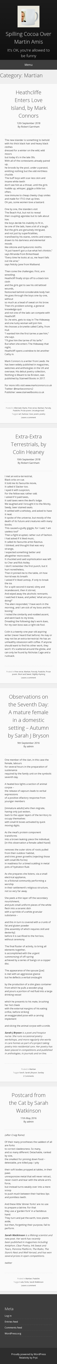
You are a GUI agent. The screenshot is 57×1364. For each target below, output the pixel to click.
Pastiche (16, 410)
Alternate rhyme (20, 408)
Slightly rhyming (38, 674)
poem (36, 414)
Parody (48, 408)
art (20, 414)
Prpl (35, 1357)
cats (22, 1282)
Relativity (24, 1357)
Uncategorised (38, 410)
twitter (8, 1262)
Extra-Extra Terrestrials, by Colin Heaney (28, 444)
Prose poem (26, 410)
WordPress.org (13, 1333)
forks (27, 1282)
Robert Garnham (30, 126)
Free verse (32, 408)
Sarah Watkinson (36, 1282)
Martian (41, 408)
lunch (22, 1072)
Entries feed (11, 1321)
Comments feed (13, 1327)
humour (25, 414)
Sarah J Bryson (31, 1072)
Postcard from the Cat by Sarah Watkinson (28, 1103)
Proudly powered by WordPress (28, 1354)
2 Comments (28, 1076)
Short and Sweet (24, 674)
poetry (42, 414)
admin (30, 746)
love (31, 414)
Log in (8, 1315)
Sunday (41, 1072)
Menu (29, 65)
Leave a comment (28, 417)
